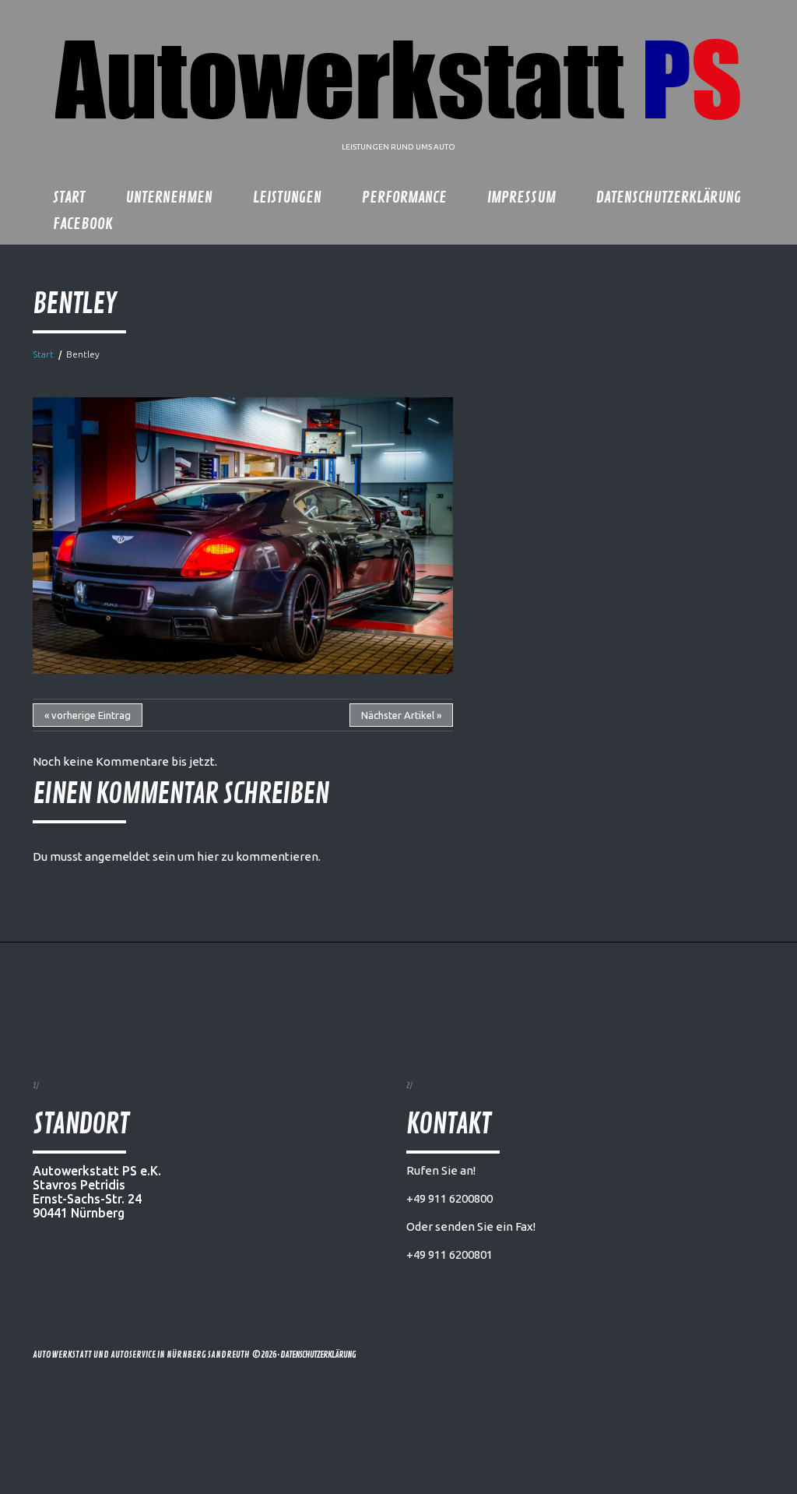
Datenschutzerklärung (318, 1355)
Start (43, 354)
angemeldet (117, 856)
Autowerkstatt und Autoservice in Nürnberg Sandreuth (141, 1355)
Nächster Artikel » (401, 715)
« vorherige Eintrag (87, 715)
